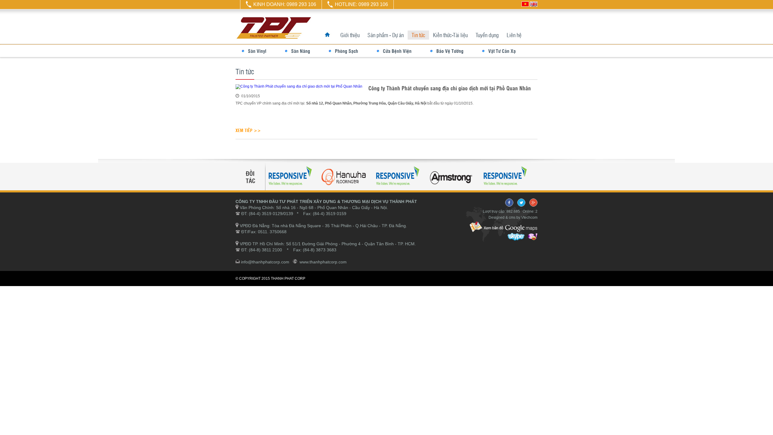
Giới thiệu (350, 34)
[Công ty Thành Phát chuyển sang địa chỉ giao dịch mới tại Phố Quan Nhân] (299, 86)
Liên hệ (514, 34)
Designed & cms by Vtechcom (513, 217)
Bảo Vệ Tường (449, 51)
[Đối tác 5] (416, 188)
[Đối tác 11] (470, 188)
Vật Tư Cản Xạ (502, 51)
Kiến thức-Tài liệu (450, 34)
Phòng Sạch (346, 51)
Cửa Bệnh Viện (397, 51)
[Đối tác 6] (524, 188)
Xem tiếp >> (248, 130)
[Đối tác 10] (363, 188)
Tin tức (418, 34)
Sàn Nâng (300, 51)
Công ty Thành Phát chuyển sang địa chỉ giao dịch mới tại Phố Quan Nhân (449, 88)
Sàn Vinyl (257, 51)
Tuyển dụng (487, 34)
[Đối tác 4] (309, 188)
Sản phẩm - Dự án (385, 34)
